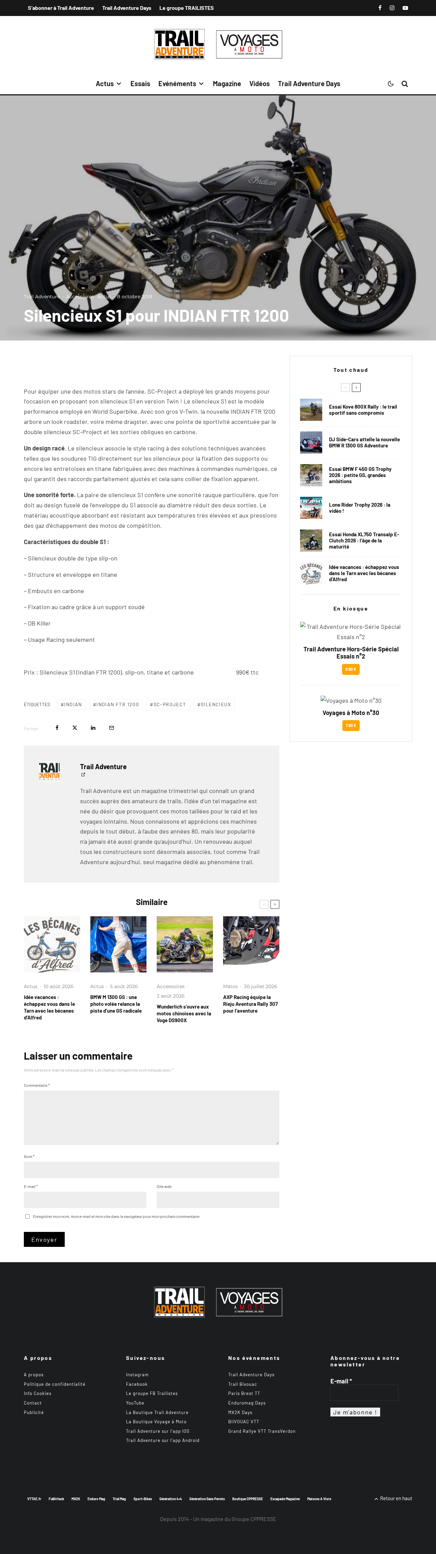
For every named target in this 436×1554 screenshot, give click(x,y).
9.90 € (350, 669)
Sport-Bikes (143, 1499)
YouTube (135, 1403)
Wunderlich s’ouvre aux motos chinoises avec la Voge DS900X (184, 1013)
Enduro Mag (96, 1499)
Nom (29, 1156)
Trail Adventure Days (126, 7)
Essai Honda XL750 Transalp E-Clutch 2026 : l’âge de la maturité (364, 540)
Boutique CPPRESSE (247, 1499)
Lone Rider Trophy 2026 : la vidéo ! (359, 508)
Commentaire (37, 1085)
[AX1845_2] (251, 944)
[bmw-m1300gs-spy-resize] (118, 944)
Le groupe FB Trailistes (152, 1393)
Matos (230, 986)
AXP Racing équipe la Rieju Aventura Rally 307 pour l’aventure (250, 1004)
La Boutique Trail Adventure (157, 1412)
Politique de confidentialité (54, 1384)
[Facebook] (380, 8)
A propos (34, 1374)
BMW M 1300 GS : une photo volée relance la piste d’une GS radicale (116, 1004)
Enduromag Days (247, 1403)
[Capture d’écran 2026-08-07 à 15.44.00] (52, 944)
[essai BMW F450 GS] (311, 475)
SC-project (170, 704)
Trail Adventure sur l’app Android (163, 1440)
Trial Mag (119, 1499)
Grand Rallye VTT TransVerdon (262, 1430)
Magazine (227, 83)
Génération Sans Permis (207, 1499)
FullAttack (56, 1499)
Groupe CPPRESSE (254, 1518)
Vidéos (259, 83)
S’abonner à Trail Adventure (61, 7)
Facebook (137, 1384)
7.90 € (351, 725)
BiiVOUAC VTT (243, 1421)
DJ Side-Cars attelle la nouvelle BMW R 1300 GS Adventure (364, 442)
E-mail (31, 1186)
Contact (33, 1403)
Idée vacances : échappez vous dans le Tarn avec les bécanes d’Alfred (49, 1007)
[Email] (111, 727)
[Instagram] (392, 8)
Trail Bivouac (242, 1384)
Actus (105, 83)
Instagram (137, 1374)
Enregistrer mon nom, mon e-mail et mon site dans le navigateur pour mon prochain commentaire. (116, 1216)
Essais (140, 83)
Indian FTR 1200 (117, 704)
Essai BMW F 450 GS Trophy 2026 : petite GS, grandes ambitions (360, 475)
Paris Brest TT (244, 1393)
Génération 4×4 (170, 1499)
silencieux (216, 704)
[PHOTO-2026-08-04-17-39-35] (311, 508)
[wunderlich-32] (185, 944)
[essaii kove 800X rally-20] (311, 410)
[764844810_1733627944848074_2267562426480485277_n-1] (311, 442)
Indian (73, 704)
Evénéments (177, 83)
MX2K (76, 1499)
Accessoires (80, 297)
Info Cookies (37, 1393)
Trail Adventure (42, 297)
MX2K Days (240, 1412)
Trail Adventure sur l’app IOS (158, 1430)
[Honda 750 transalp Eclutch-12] (311, 540)
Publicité (34, 1412)
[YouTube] (405, 8)
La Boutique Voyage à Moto (156, 1421)
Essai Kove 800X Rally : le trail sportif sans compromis (363, 409)
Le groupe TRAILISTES (186, 7)
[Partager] (57, 727)
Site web (164, 1186)
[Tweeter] (74, 727)
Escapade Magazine (285, 1499)
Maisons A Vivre (319, 1499)
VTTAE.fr (34, 1499)
